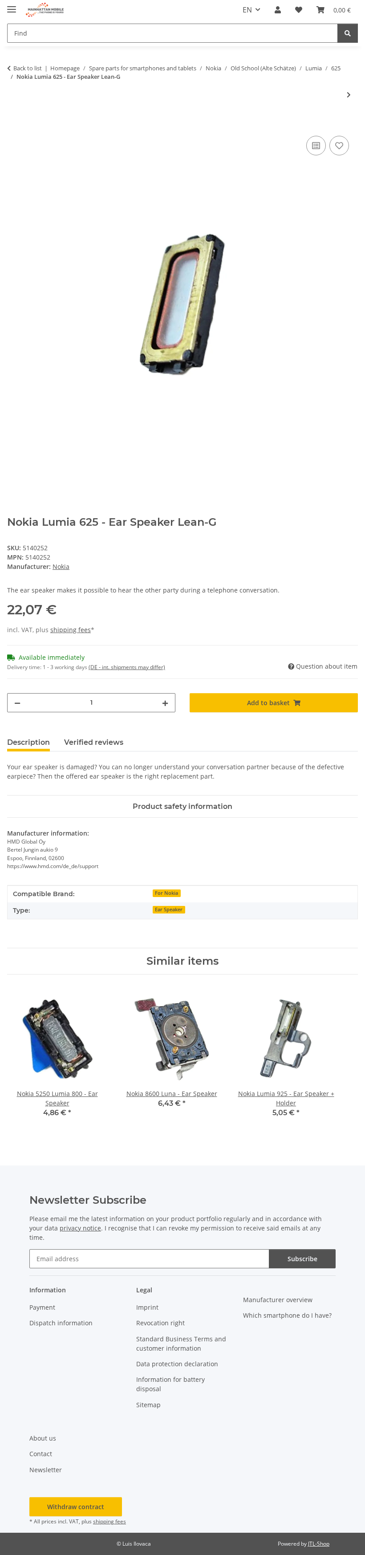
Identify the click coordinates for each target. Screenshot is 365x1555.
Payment (42, 1307)
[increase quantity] (165, 703)
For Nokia (166, 893)
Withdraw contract (75, 1506)
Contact (40, 1453)
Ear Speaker (168, 909)
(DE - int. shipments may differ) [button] (127, 667)
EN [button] (247, 10)
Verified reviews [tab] (93, 742)
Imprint (147, 1307)
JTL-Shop (318, 1543)
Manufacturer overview (277, 1299)
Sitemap (148, 1405)
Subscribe (302, 1259)
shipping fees (70, 629)
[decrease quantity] (17, 703)
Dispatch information (61, 1323)
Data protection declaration (177, 1364)
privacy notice (80, 1228)
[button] (278, 10)
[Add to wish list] (339, 145)
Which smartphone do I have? (287, 1315)
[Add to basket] (14, 124)
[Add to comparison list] (316, 145)
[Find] (347, 33)
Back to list (27, 68)
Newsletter (45, 1470)
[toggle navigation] (11, 5)
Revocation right (160, 1323)
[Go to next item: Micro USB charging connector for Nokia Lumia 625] (349, 94)
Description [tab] (28, 742)
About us (42, 1438)
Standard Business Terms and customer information (181, 1343)
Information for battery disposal (170, 1384)
